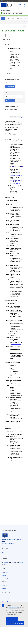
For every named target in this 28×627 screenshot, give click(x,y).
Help (3, 552)
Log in (20, 6)
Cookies (4, 575)
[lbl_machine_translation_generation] (20, 106)
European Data (5, 599)
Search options (23, 21)
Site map (4, 588)
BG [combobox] (6, 96)
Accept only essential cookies (15, 623)
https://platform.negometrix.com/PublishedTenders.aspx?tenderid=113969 (16, 182)
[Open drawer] (4, 35)
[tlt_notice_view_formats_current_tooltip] (21, 117)
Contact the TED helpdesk (8, 555)
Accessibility (5, 578)
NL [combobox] (6, 82)
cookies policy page (14, 607)
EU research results (7, 601)
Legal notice (5, 572)
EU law (3, 596)
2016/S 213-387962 (16, 344)
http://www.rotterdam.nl (16, 175)
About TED (4, 585)
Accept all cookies (12, 619)
